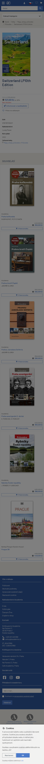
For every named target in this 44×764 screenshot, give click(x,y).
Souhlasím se (19, 696)
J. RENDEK (5, 485)
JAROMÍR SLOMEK (7, 286)
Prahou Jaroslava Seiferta (12, 349)
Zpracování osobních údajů (12, 592)
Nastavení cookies (9, 595)
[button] (31, 3)
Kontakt (5, 620)
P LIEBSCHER (14, 485)
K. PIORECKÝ (15, 419)
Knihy (13, 22)
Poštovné (6, 585)
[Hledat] (40, 8)
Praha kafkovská (8, 216)
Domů (7, 22)
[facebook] (4, 677)
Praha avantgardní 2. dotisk (12, 416)
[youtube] (18, 677)
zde (22, 760)
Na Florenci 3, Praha (9, 662)
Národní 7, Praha (8, 659)
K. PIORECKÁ (5, 419)
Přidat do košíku (23, 228)
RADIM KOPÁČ (6, 219)
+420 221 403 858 (11, 637)
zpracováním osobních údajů (24, 696)
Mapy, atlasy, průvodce (25, 22)
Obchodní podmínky (9, 589)
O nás (4, 606)
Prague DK (5, 549)
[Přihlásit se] (25, 3)
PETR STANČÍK (17, 219)
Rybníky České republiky (11, 483)
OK (23, 755)
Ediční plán (6, 609)
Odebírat (7, 702)
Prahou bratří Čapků (9, 283)
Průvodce (8, 24)
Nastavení (9, 755)
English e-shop (8, 615)
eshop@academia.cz (13, 639)
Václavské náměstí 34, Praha (13, 656)
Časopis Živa (7, 612)
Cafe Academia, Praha (10, 666)
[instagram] (11, 677)
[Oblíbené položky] (36, 3)
